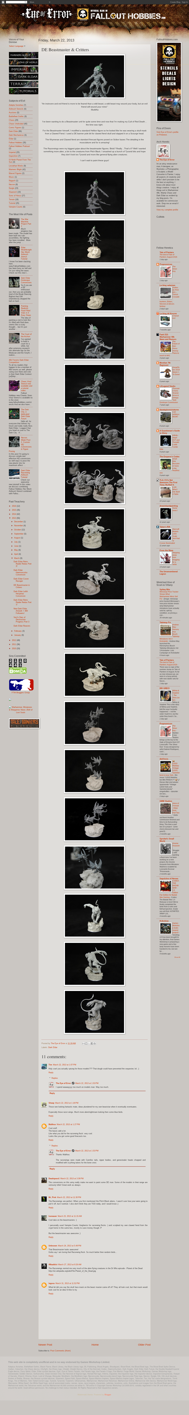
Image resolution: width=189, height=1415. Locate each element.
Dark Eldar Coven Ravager (21, 580)
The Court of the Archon (26, 335)
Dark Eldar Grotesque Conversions (26, 280)
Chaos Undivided (16, 124)
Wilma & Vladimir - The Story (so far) (176, 695)
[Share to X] (89, 1043)
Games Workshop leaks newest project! (176, 928)
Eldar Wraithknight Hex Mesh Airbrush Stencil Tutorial (26, 253)
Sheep (51, 1103)
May (16, 550)
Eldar (11, 139)
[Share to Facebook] (91, 1043)
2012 (14, 640)
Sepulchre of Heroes (169, 878)
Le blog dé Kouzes (168, 313)
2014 (14, 514)
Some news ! (175, 509)
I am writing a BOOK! (175, 414)
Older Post (144, 1344)
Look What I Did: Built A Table (176, 490)
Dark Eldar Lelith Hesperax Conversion (21, 593)
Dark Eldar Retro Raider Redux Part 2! (22, 563)
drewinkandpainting (169, 506)
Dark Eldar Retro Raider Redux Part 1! (22, 602)
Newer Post (45, 1344)
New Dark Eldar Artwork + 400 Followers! (21, 611)
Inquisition (13, 156)
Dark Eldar (52, 1047)
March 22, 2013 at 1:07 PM (64, 1065)
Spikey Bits (165, 589)
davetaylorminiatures (169, 410)
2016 (14, 506)
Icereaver (53, 1216)
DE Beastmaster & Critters (22, 586)
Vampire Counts (15, 207)
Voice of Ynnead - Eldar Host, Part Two (175, 808)
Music (11, 177)
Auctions (12, 112)
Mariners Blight (15, 169)
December (18, 521)
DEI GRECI (165, 688)
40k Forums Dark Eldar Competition (19, 361)
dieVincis (164, 759)
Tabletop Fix (165, 622)
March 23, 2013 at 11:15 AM (70, 1216)
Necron (12, 184)
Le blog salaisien (167, 285)
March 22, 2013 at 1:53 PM (86, 1083)
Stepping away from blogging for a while (176, 558)
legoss (52, 1283)
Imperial (12, 152)
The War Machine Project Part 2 (26, 222)
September (19, 534)
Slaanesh (13, 192)
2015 (14, 510)
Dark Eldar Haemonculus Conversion (20, 572)
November (18, 525)
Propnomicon (166, 264)
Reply (51, 1072)
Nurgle (11, 188)
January (18, 635)
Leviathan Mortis (16, 166)
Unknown (53, 1246)
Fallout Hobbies (15, 142)
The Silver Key (174, 269)
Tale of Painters (167, 252)
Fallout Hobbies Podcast (19, 146)
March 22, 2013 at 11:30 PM (69, 1197)
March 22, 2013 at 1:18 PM (66, 1103)
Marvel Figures (15, 173)
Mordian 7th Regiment (165, 364)
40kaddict (53, 1264)
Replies (55, 1078)
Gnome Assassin (176, 844)
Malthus (52, 1124)
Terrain (12, 199)
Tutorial (12, 203)
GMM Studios (166, 801)
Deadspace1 (54, 1178)
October (18, 530)
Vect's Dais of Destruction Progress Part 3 (21, 619)
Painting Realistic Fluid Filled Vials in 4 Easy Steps (26, 310)
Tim (50, 1065)
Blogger (108, 1395)
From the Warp (166, 550)
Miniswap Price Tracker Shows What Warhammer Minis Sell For (169, 595)
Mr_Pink (52, 1197)
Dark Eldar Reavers (22, 626)
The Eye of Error (63, 1083)
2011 (14, 644)
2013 (14, 518)
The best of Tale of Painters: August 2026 (168, 256)
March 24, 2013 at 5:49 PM (69, 1246)
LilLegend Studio (167, 386)
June (16, 546)
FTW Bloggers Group (21, 692)
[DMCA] (18, 673)
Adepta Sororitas (16, 105)
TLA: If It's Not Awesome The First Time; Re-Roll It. (168, 482)
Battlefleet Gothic (16, 116)
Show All (177, 957)
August (17, 538)
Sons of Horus (15, 196)
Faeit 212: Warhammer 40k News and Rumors (168, 336)
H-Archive (164, 921)
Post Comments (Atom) (60, 1351)
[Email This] (83, 1043)
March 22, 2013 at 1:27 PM (68, 1124)
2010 (14, 648)
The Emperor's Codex (169, 456)
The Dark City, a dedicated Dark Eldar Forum (25, 414)
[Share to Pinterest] (94, 1043)
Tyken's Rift (165, 527)
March (17, 558)
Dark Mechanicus (16, 135)
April (16, 554)
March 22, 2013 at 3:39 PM (72, 1178)
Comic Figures (15, 127)
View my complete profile (167, 210)
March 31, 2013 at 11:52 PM (68, 1283)
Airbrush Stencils (16, 109)
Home (95, 1344)
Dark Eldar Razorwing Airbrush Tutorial (25, 473)
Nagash (12, 181)
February (18, 631)
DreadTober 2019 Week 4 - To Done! (176, 371)
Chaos (11, 120)
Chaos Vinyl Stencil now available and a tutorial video (26, 386)
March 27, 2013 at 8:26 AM (69, 1264)
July (16, 542)
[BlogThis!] (86, 1043)
